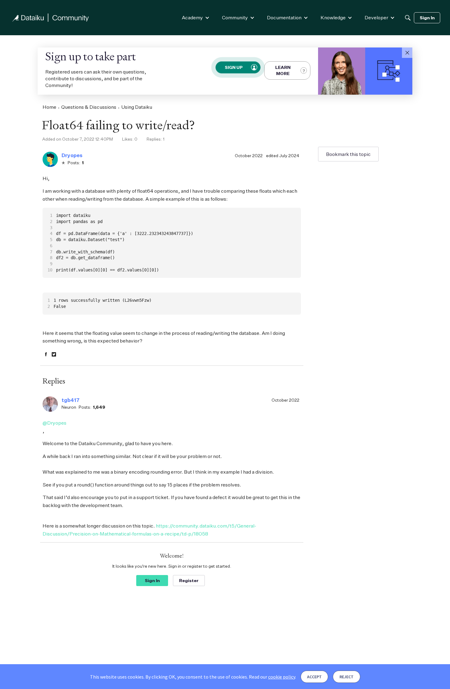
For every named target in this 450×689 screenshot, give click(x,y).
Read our (272, 677)
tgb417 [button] (71, 400)
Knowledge (333, 17)
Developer (376, 17)
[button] (407, 52)
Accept (314, 677)
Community (235, 17)
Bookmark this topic (348, 154)
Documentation (284, 17)
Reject (346, 677)
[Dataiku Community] (50, 17)
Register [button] (189, 580)
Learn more (283, 70)
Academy (192, 17)
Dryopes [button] (72, 155)
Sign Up (233, 67)
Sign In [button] (152, 580)
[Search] (407, 17)
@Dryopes (54, 423)
